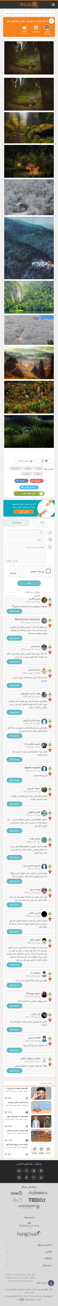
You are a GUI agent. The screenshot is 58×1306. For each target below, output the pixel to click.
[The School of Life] (17, 1200)
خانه (51, 13)
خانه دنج (15, 468)
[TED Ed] (36, 1200)
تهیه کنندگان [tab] (16, 522)
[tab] (29, 1245)
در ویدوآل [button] (47, 1265)
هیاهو (28, 468)
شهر (38, 468)
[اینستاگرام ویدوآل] (41, 1171)
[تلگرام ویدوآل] (33, 1171)
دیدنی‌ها (44, 13)
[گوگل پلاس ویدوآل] (33, 1178)
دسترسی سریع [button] (45, 1245)
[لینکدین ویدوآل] (19, 1171)
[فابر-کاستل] (29, 1225)
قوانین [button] (48, 1252)
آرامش (26, 473)
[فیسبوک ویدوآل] (26, 1171)
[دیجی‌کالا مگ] (37, 1193)
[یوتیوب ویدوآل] (41, 1178)
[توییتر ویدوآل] (26, 1178)
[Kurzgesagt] (29, 1207)
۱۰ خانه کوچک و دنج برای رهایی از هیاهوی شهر (22, 13)
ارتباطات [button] (48, 1258)
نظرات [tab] (42, 522)
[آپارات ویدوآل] (19, 1178)
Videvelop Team (32, 1300)
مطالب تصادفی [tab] (46, 1083)
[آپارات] (16, 1193)
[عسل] (29, 1234)
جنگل (38, 473)
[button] (14, 611)
